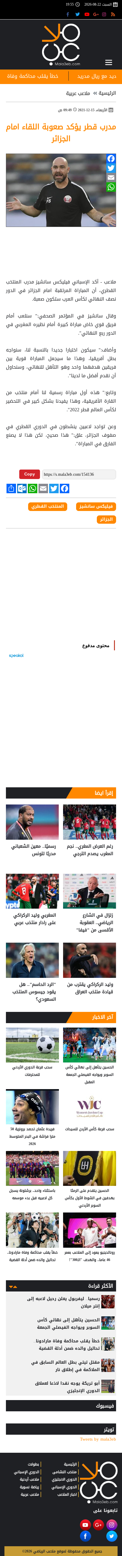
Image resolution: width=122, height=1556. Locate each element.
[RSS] (114, 14)
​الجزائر (106, 519)
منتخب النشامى (64, 1472)
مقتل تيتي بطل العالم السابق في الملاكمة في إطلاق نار (65, 1366)
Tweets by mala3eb (98, 1439)
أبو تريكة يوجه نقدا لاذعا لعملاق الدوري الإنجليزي (67, 1387)
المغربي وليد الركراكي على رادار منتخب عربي (34, 919)
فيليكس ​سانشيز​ (96, 506)
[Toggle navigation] (108, 62)
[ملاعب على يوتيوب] (87, 14)
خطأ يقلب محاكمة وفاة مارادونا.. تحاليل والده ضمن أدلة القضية (32, 1256)
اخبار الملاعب (67, 1494)
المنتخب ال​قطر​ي (47, 506)
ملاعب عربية (78, 93)
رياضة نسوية (29, 1487)
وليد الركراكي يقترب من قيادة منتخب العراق (90, 988)
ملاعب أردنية (29, 1479)
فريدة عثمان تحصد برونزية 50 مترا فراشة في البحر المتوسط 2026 (32, 1136)
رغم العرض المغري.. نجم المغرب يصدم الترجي (90, 850)
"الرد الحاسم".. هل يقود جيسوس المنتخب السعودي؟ (34, 992)
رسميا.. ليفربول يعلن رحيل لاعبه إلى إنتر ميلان (63, 1302)
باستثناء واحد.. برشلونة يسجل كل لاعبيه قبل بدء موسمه (32, 1194)
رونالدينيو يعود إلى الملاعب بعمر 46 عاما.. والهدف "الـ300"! (90, 1256)
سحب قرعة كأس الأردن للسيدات (89, 1129)
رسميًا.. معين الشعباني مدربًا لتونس (33, 850)
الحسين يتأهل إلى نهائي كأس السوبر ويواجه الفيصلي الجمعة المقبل (89, 1074)
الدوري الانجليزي (64, 1479)
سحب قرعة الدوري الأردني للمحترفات (32, 1071)
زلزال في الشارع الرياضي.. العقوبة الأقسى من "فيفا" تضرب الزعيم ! (94, 923)
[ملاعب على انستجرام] (105, 14)
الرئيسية (107, 93)
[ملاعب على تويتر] (78, 14)
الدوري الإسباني (64, 1487)
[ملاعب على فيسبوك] (69, 14)
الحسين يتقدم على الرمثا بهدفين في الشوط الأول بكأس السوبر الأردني (90, 1198)
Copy (29, 474)
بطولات (33, 1464)
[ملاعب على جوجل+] (96, 14)
